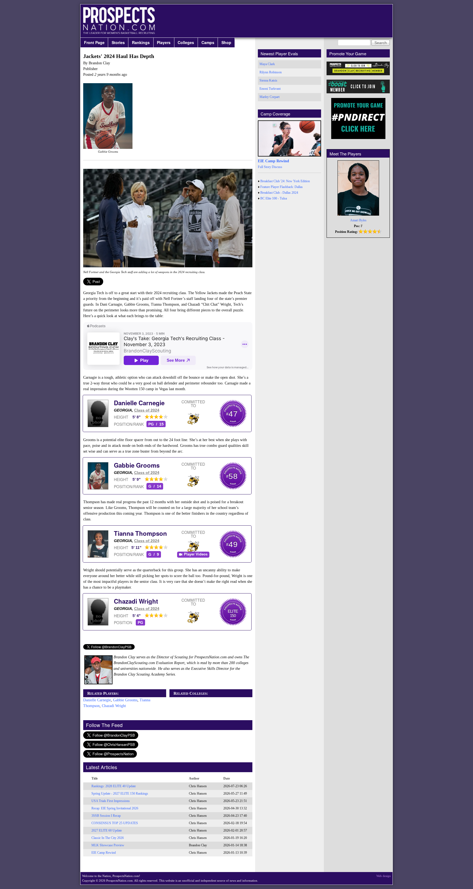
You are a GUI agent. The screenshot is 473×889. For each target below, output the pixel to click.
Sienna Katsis (268, 80)
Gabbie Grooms (137, 465)
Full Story (264, 167)
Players (164, 42)
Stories (118, 42)
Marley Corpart (269, 97)
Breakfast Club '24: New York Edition (285, 181)
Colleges (186, 42)
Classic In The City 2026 (107, 838)
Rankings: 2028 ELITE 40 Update (113, 786)
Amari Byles (358, 220)
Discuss (277, 167)
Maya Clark (267, 64)
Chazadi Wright (136, 601)
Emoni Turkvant (270, 89)
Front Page (94, 42)
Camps (207, 42)
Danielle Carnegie (139, 402)
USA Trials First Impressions (110, 801)
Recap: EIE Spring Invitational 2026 (114, 808)
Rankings (141, 42)
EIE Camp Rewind (103, 853)
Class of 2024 (146, 410)
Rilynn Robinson (270, 72)
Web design (383, 876)
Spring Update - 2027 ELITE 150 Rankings (119, 793)
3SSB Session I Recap (106, 816)
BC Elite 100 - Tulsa (273, 198)
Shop (226, 42)
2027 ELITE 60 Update (106, 830)
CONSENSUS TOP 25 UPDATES (114, 823)
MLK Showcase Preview (107, 845)
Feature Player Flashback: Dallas (281, 187)
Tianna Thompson (140, 533)
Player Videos (195, 554)
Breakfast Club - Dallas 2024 (279, 193)
